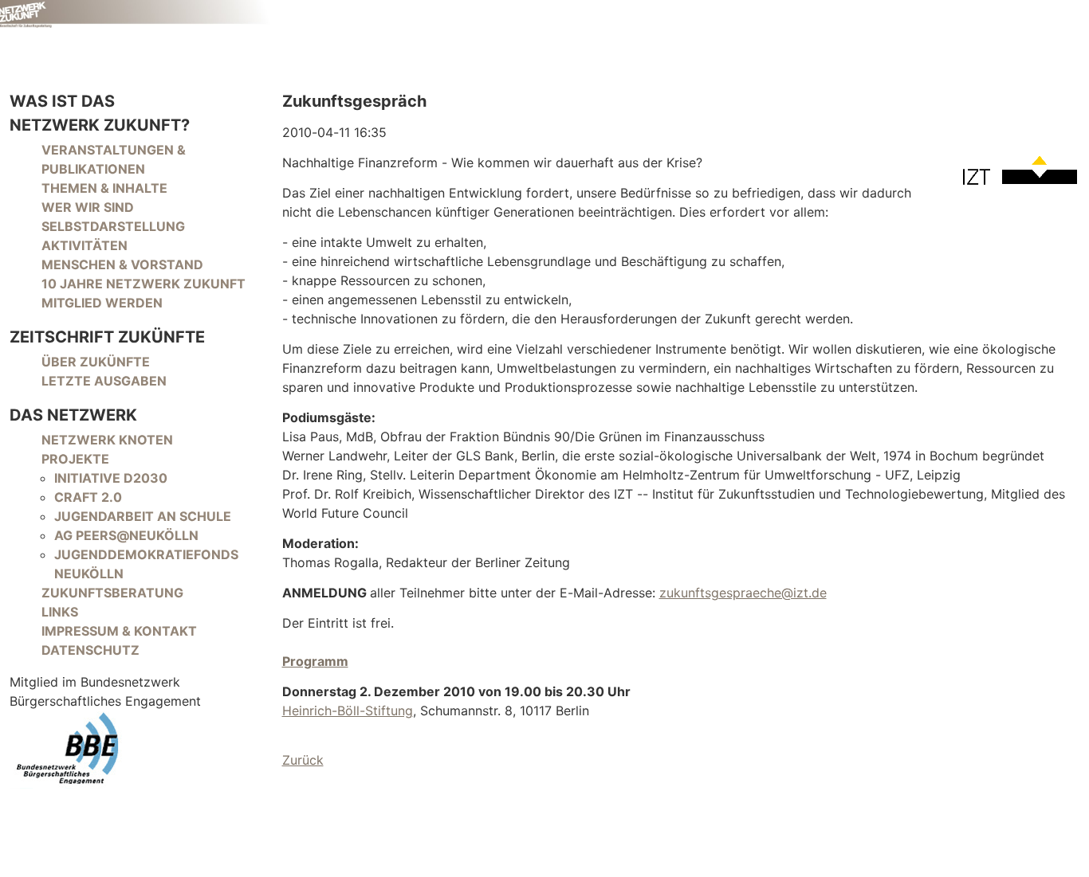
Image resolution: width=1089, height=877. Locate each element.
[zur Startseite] (136, 14)
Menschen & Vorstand (122, 264)
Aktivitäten (84, 245)
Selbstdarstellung (113, 226)
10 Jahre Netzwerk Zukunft (143, 284)
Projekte (75, 459)
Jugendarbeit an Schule (142, 516)
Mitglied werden (102, 303)
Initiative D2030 (110, 478)
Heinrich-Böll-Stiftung (347, 710)
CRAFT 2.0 (88, 497)
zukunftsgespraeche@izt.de (743, 593)
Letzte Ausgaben (104, 381)
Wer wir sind (87, 207)
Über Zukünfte (95, 362)
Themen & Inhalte (104, 188)
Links (59, 612)
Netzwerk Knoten (107, 440)
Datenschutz (90, 650)
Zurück (303, 760)
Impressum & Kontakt (119, 631)
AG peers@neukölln (126, 535)
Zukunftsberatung (112, 593)
